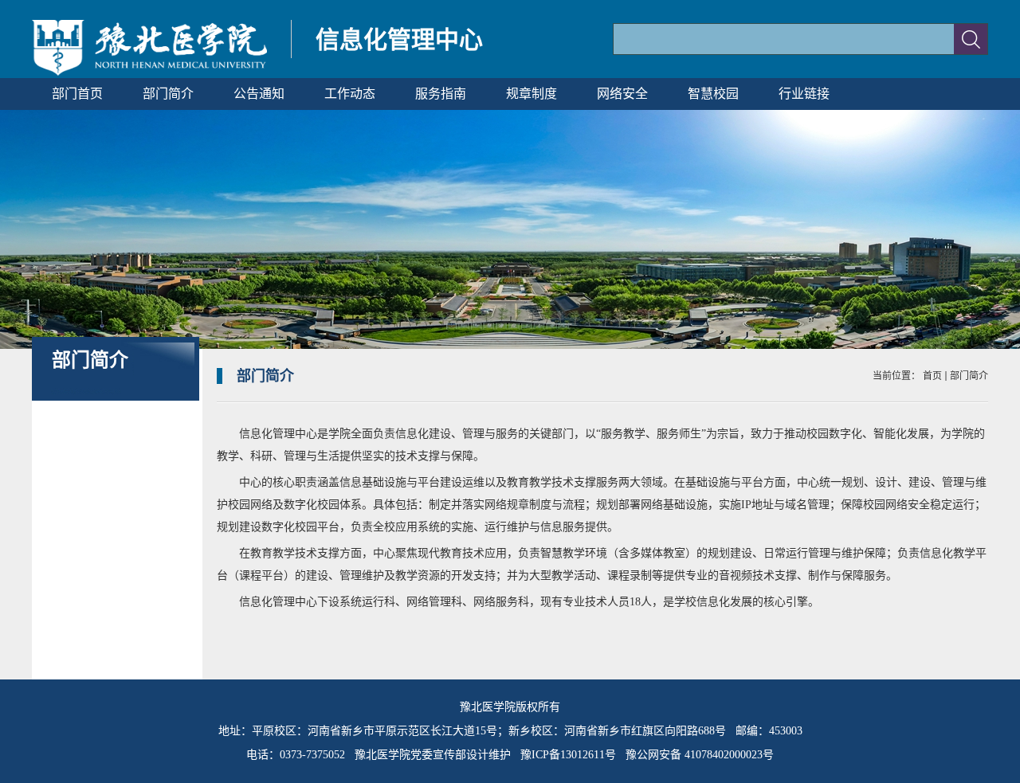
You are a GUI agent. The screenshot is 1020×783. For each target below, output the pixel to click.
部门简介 (969, 376)
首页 (932, 376)
